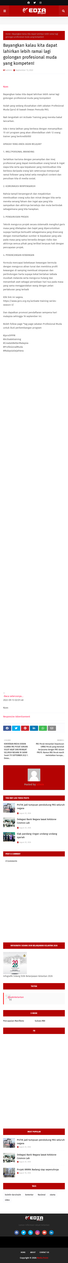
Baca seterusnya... (13, 696)
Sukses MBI (40, 1021)
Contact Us (44, 1252)
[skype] (30, 1232)
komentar (29, 1195)
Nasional (42, 1195)
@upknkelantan (16, 997)
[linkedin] (51, 1232)
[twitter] (35, 3)
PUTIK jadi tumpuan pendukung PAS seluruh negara (41, 806)
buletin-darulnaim (13, 1195)
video (7, 1200)
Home (8, 34)
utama (52, 1195)
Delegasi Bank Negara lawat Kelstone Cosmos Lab (36, 821)
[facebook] (29, 3)
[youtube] (44, 1232)
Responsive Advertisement (16, 716)
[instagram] (40, 3)
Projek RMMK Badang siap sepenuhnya (38, 1169)
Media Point (42, 1258)
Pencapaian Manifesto (13, 1021)
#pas (5, 86)
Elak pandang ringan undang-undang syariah (37, 835)
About (33, 1252)
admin (9, 70)
